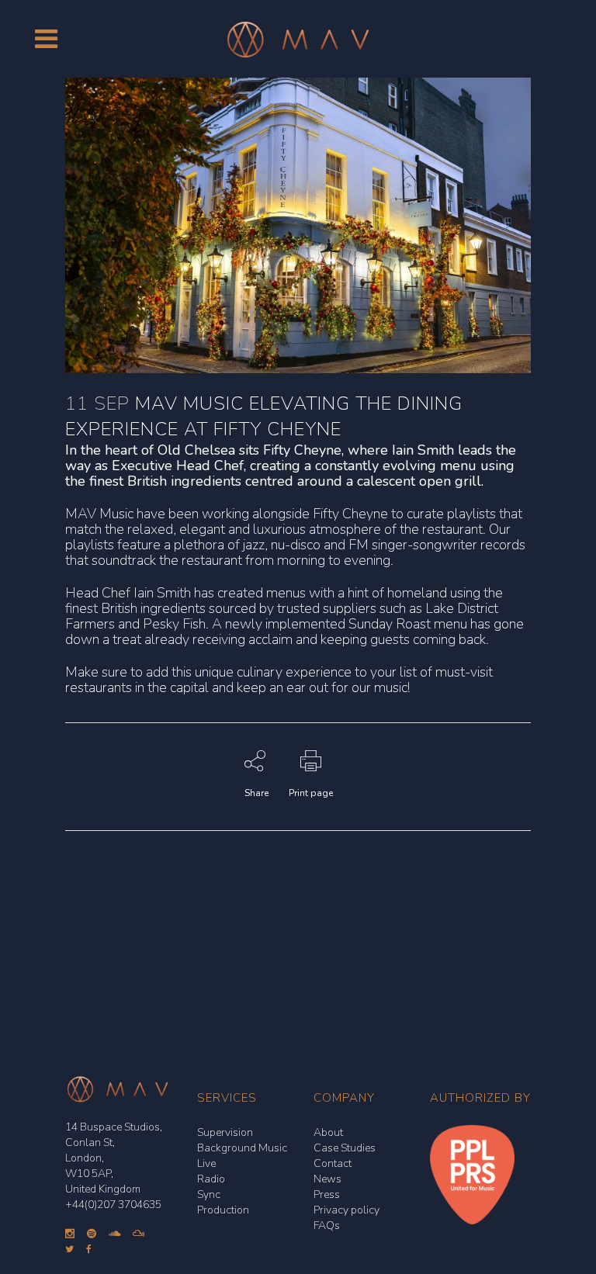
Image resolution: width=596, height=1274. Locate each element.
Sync (208, 1194)
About (328, 1132)
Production (223, 1210)
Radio (211, 1179)
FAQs (327, 1225)
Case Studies (345, 1148)
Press (327, 1194)
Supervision (225, 1132)
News (327, 1179)
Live (206, 1163)
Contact (333, 1163)
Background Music (242, 1148)
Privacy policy (346, 1210)
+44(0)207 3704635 (113, 1204)
